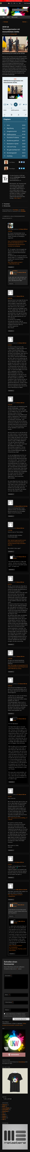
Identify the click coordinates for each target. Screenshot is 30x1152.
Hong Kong (5, 1111)
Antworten (11, 267)
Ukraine (22, 210)
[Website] (19, 162)
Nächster (25, 21)
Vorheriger (5, 21)
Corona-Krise (5, 1109)
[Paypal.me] (23, 162)
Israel (3, 1114)
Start (4, 17)
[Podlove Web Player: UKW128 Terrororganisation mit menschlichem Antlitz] (15, 118)
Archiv (8, 17)
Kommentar (8, 975)
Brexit (3, 1106)
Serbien (4, 1116)
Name (7, 994)
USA (3, 1119)
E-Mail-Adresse (9, 1002)
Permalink (23, 211)
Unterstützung (22, 1062)
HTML (15, 198)
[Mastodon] (21, 162)
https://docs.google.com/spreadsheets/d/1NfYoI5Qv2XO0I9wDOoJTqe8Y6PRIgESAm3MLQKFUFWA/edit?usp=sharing (18, 666)
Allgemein (4, 1104)
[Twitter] (23, 169)
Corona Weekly (5, 1108)
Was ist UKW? (15, 17)
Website (7, 1010)
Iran (3, 1113)
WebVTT (19, 198)
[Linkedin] (21, 169)
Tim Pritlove (15, 210)
